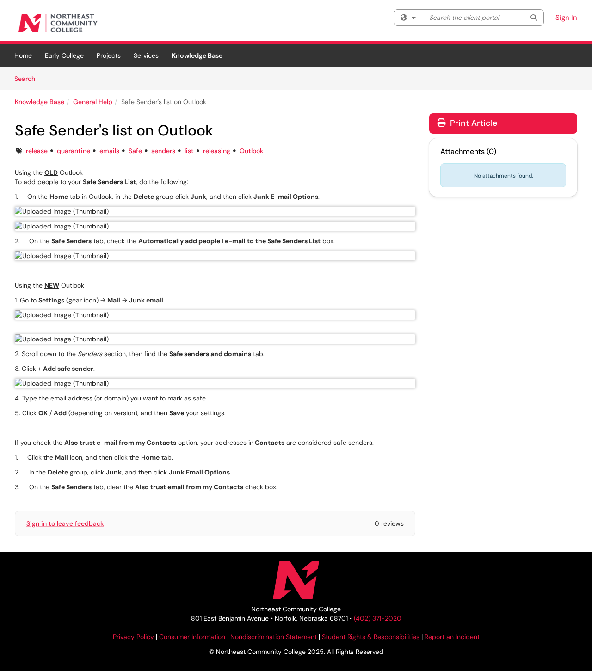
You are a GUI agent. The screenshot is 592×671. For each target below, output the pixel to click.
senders (163, 151)
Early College (64, 55)
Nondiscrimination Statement (273, 637)
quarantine (73, 151)
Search (28, 78)
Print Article (472, 123)
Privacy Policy (133, 637)
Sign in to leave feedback (65, 523)
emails (109, 151)
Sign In (566, 17)
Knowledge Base (197, 55)
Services (146, 55)
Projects (109, 55)
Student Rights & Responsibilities (370, 637)
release (37, 151)
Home (23, 55)
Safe (135, 151)
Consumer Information (192, 637)
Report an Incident (452, 637)
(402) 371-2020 (377, 618)
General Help (92, 102)
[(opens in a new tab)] (58, 23)
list (189, 151)
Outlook (251, 151)
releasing (216, 151)
